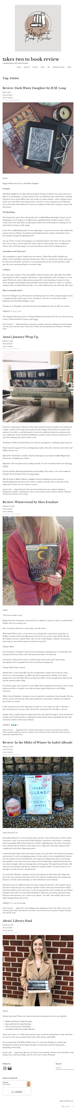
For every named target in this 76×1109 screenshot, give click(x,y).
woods (61, 732)
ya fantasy (67, 732)
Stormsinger (67, 326)
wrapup (25, 494)
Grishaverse (53, 1052)
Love (38, 910)
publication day (50, 326)
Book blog (40, 489)
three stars (25, 732)
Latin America (31, 910)
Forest (53, 730)
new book (5, 326)
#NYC (22, 908)
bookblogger (32, 908)
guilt (11, 910)
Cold (31, 1052)
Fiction (32, 492)
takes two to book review (31, 59)
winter (5, 329)
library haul (16, 1055)
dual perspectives (40, 730)
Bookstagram (56, 324)
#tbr (62, 1016)
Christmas (31, 730)
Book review (48, 324)
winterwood (42, 732)
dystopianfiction (24, 492)
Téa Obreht (7, 1084)
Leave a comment (8, 98)
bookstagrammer (7, 492)
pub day (42, 326)
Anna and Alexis (7, 95)
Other (69, 67)
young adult (6, 734)
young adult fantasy (16, 734)
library (10, 1055)
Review (15, 494)
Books (37, 908)
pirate (10, 326)
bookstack (54, 489)
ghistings (69, 324)
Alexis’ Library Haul (17, 921)
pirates (22, 326)
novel (51, 910)
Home (19, 67)
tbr (31, 1055)
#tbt (48, 67)
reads (4, 913)
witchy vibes (55, 732)
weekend (30, 732)
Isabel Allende (23, 910)
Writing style (51, 1055)
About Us (27, 67)
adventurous (32, 324)
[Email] (9, 1068)
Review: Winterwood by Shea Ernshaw (30, 502)
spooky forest (17, 732)
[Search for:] (64, 1068)
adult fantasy (24, 324)
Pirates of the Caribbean (32, 326)
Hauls (43, 67)
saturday (10, 732)
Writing (44, 1055)
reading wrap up (8, 494)
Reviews (35, 67)
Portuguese (61, 910)
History (15, 910)
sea (62, 326)
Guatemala (6, 910)
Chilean (59, 908)
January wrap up (40, 492)
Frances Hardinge (44, 1052)
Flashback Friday (58, 67)
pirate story (16, 326)
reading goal (67, 492)
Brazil (50, 908)
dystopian (16, 492)
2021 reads (29, 489)
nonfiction (54, 492)
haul (59, 1052)
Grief (68, 908)
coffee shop (26, 1052)
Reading (58, 326)
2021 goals (22, 489)
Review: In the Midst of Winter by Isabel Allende (37, 742)
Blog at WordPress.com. (66, 1101)
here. (36, 319)
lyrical (57, 730)
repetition (65, 730)
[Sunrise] (28, 1086)
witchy (49, 732)
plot (61, 730)
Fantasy (63, 324)
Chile (54, 908)
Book (34, 489)
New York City (44, 910)
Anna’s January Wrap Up (20, 337)
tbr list (35, 1055)
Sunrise (5, 1082)
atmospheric (40, 324)
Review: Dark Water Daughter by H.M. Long (34, 88)
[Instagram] (5, 1068)
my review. (35, 474)
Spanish (8, 913)
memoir (48, 492)
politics (55, 910)
